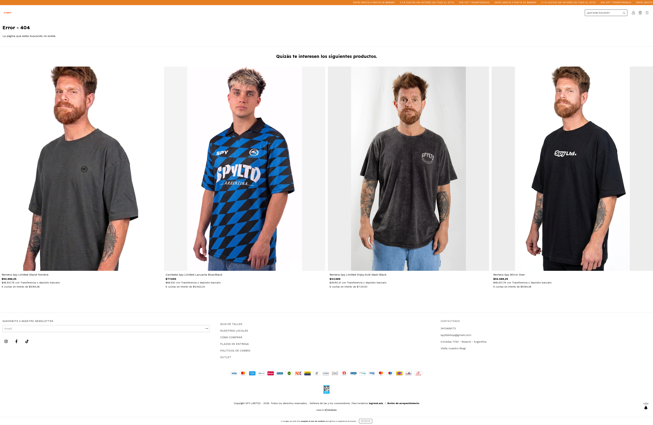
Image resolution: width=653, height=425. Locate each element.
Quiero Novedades (389, 166)
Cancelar (203, 166)
